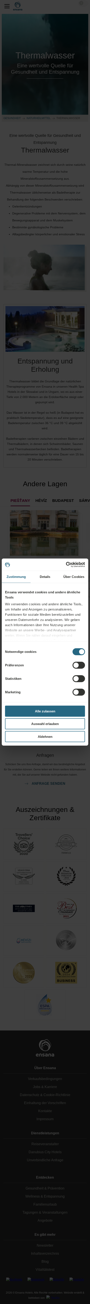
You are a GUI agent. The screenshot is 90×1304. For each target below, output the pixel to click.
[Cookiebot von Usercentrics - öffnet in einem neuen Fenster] (66, 564)
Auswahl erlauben (45, 724)
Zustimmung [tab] (16, 576)
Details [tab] (45, 576)
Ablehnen (45, 736)
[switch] (79, 665)
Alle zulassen (45, 711)
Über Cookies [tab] (73, 576)
